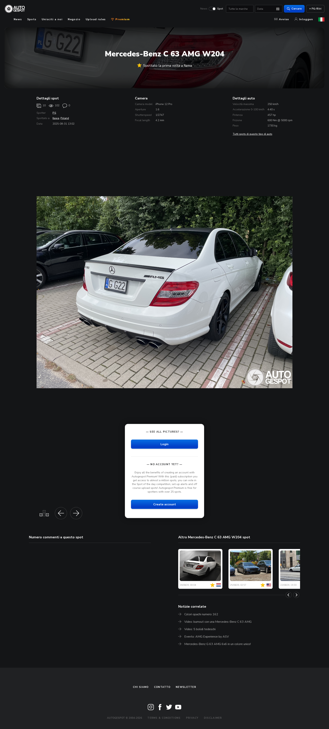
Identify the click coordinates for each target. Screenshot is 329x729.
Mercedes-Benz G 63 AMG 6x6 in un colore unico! (217, 644)
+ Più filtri (315, 8)
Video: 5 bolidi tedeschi (200, 629)
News (203, 8)
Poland (65, 118)
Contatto (162, 687)
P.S (54, 113)
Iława (56, 118)
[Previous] (288, 595)
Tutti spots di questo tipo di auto (252, 134)
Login (164, 444)
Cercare (296, 8)
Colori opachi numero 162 (201, 614)
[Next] (296, 595)
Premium (122, 19)
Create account (164, 504)
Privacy (192, 718)
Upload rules (96, 19)
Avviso (284, 19)
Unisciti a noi (52, 19)
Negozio (74, 19)
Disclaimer (213, 718)
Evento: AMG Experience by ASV (206, 637)
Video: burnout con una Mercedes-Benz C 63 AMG (218, 622)
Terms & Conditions (163, 718)
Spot (220, 8)
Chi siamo (141, 687)
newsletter (186, 687)
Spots (31, 19)
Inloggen (306, 19)
